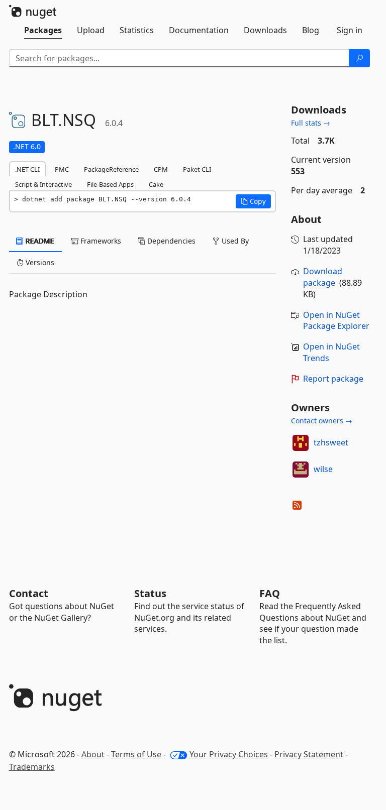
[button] (253, 201)
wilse (323, 469)
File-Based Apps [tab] (110, 184)
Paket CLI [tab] (197, 169)
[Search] (359, 58)
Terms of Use (136, 754)
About (93, 754)
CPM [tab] (161, 169)
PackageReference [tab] (111, 169)
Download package (322, 277)
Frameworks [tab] (99, 241)
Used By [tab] (234, 241)
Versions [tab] (39, 262)
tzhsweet (331, 442)
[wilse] (301, 469)
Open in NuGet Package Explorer (336, 320)
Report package (333, 378)
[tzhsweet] (301, 443)
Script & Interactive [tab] (43, 184)
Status (150, 593)
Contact (28, 593)
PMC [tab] (62, 169)
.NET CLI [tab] (27, 169)
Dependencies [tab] (170, 241)
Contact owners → (321, 420)
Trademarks (32, 766)
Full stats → (310, 123)
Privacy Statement (308, 754)
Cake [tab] (156, 184)
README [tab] (39, 241)
